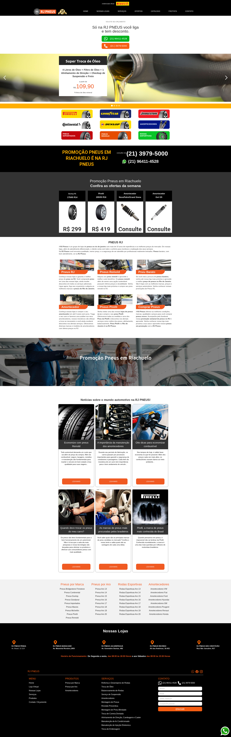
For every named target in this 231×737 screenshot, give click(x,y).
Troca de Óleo (107, 687)
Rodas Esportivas (130, 584)
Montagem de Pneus (110, 702)
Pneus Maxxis (72, 607)
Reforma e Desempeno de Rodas (115, 683)
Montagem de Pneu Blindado (113, 710)
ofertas (138, 11)
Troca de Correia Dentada (112, 714)
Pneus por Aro (101, 584)
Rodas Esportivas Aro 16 (130, 600)
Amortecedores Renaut (159, 611)
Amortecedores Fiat (159, 592)
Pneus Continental (72, 592)
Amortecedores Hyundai (158, 600)
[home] (50, 12)
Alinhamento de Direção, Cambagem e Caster (121, 717)
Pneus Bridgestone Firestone (72, 589)
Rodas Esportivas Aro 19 (130, 611)
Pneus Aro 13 (101, 589)
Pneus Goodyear (72, 600)
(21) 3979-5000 (147, 153)
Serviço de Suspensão (111, 694)
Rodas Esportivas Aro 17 (130, 603)
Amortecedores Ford (159, 596)
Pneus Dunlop (72, 596)
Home (85, 11)
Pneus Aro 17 (101, 603)
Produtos (33, 698)
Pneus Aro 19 (101, 611)
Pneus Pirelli (72, 614)
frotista (173, 11)
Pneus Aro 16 (101, 600)
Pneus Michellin (72, 611)
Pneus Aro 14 (101, 592)
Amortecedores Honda (158, 614)
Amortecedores (159, 584)
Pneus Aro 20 (101, 614)
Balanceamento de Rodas (112, 691)
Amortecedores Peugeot (158, 607)
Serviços (32, 694)
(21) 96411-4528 (143, 161)
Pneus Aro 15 (101, 596)
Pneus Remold (72, 618)
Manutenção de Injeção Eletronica (116, 725)
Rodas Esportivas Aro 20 (130, 614)
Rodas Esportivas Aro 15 (130, 596)
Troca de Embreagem (110, 729)
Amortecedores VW (159, 589)
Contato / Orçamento (37, 702)
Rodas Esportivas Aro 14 (130, 592)
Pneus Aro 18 (101, 607)
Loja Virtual (34, 687)
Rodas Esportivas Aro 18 (130, 607)
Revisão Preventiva (109, 706)
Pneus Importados (72, 603)
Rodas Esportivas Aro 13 (130, 589)
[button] (5, 78)
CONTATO (189, 11)
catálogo (155, 11)
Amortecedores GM (159, 603)
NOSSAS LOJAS (103, 11)
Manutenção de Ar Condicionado (115, 721)
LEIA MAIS (76, 481)
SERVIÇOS (122, 11)
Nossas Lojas (35, 691)
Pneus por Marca (72, 584)
